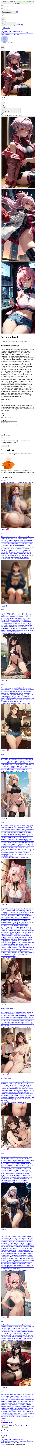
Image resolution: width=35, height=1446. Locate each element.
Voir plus (3, 480)
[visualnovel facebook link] (2, 1431)
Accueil (5, 6)
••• (2, 105)
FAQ (2, 1436)
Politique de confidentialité (8, 31)
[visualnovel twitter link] (4, 1431)
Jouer (4, 107)
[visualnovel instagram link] (7, 1431)
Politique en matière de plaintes (16, 33)
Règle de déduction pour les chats (10, 111)
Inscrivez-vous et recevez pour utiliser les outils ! (17, 2)
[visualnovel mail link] (6, 1436)
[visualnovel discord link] (17, 12)
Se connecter (7, 12)
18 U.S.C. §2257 (16, 34)
